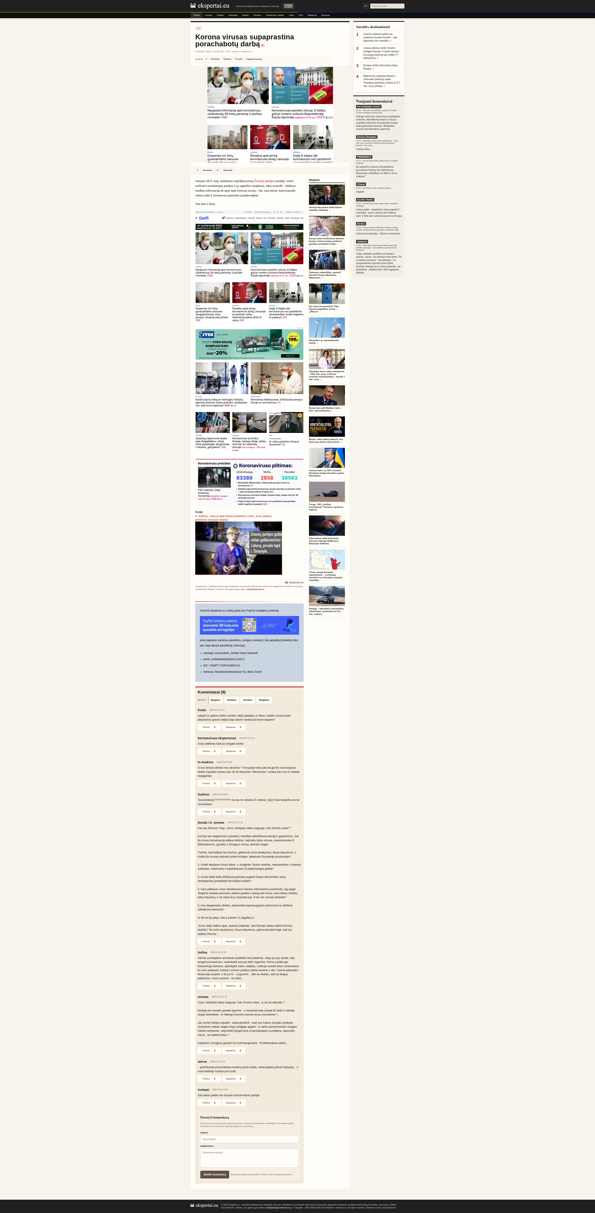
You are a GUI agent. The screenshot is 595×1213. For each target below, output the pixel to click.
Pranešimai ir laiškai (275, 15)
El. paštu (239, 59)
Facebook (215, 59)
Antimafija (232, 15)
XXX (301, 15)
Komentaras (207, 1146)
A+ (218, 170)
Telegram (227, 59)
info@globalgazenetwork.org (278, 1207)
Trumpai (208, 15)
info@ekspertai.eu (255, 589)
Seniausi (231, 700)
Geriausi (247, 700)
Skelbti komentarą (215, 1174)
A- (198, 170)
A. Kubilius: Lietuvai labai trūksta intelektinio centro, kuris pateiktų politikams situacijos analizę (233, 518)
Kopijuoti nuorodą (254, 59)
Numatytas (208, 170)
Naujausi (215, 700)
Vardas (204, 1133)
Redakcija (312, 15)
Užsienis (257, 15)
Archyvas (325, 15)
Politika (220, 15)
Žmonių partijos (264, 181)
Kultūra (245, 15)
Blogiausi (264, 700)
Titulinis (196, 15)
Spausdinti (227, 170)
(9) (262, 45)
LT (366, 6)
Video (291, 15)
